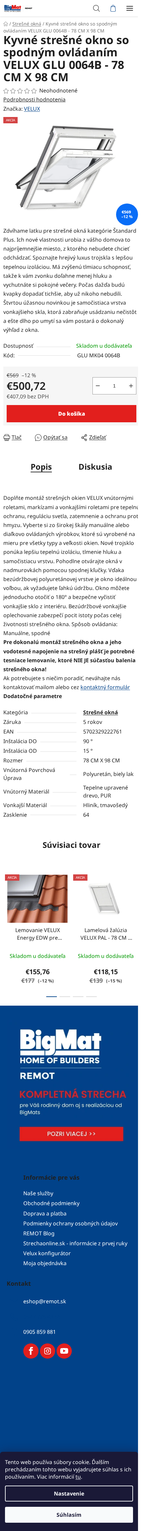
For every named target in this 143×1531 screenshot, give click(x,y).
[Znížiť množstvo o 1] (98, 386)
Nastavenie (69, 1493)
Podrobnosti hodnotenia (34, 99)
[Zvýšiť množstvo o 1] (131, 386)
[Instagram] (47, 1351)
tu (78, 1476)
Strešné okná (100, 712)
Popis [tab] (41, 466)
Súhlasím (69, 1514)
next (136, 899)
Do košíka (71, 413)
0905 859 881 (39, 1331)
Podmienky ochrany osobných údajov (70, 1223)
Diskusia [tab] (95, 466)
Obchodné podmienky (51, 1203)
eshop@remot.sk (44, 1301)
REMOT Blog (39, 1233)
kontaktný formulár (105, 687)
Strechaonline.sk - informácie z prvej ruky (75, 1243)
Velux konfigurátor (47, 1253)
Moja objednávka (45, 1263)
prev (7, 899)
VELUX (32, 108)
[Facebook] (31, 1351)
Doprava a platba (45, 1213)
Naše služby (38, 1193)
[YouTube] (64, 1351)
